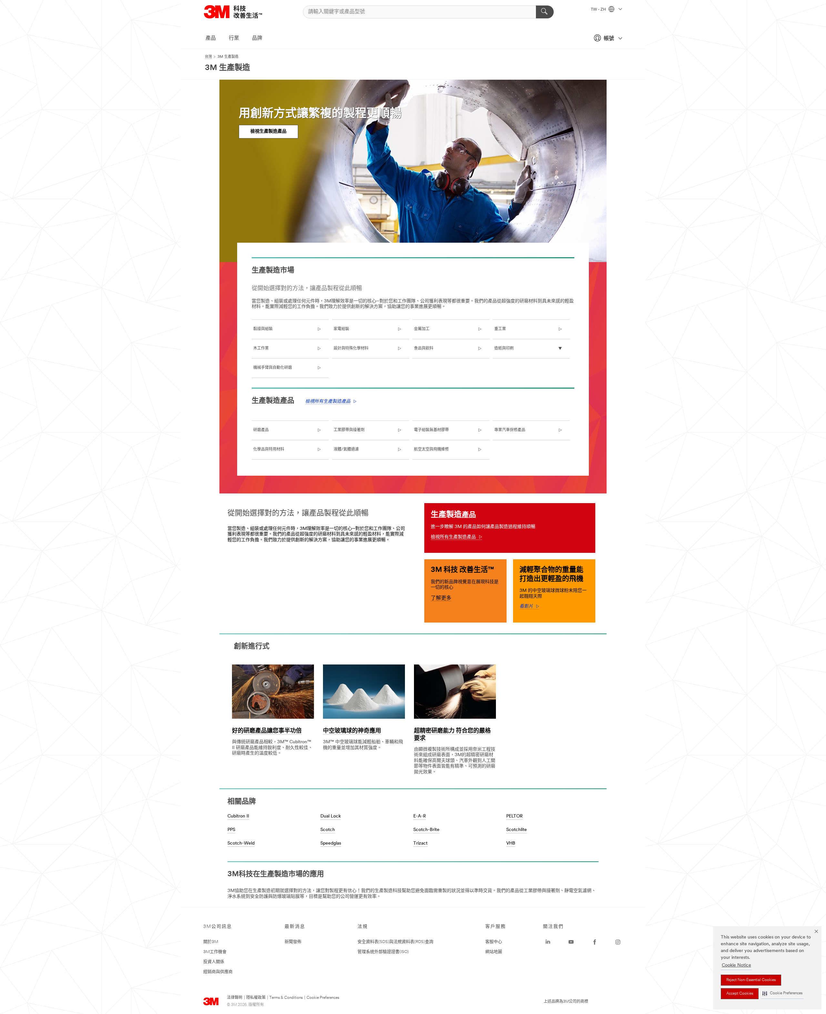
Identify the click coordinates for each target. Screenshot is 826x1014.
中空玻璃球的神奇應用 (352, 731)
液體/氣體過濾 (346, 449)
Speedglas (330, 843)
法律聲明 (234, 998)
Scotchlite (516, 829)
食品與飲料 (423, 348)
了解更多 (441, 598)
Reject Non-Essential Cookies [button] (751, 980)
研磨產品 (261, 430)
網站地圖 (493, 952)
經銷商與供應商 (218, 972)
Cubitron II (238, 816)
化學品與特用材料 (268, 449)
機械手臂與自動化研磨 (272, 368)
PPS (231, 829)
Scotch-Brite (426, 829)
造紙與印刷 (504, 348)
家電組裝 (341, 329)
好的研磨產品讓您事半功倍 (267, 731)
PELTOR (514, 816)
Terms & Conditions (286, 998)
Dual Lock (330, 816)
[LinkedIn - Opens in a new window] (548, 942)
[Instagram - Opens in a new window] (618, 942)
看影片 (529, 606)
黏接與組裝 (263, 329)
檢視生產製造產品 (268, 131)
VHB (510, 843)
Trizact (420, 843)
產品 (211, 38)
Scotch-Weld (241, 843)
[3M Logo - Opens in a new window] (241, 12)
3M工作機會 (215, 952)
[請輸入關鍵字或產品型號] (545, 11)
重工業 (500, 329)
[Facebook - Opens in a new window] (594, 942)
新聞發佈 (293, 942)
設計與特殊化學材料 (351, 348)
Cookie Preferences (323, 998)
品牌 (257, 38)
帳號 (608, 38)
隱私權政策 (256, 998)
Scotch (327, 829)
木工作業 (261, 348)
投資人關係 (213, 962)
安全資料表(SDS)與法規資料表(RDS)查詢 (395, 942)
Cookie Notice (736, 965)
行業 (234, 38)
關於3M (210, 942)
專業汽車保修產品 (509, 430)
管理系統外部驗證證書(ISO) (383, 952)
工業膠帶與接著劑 (349, 430)
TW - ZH (599, 10)
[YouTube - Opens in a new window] (571, 942)
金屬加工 (421, 329)
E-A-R (419, 816)
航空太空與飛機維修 (431, 449)
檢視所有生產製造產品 (327, 401)
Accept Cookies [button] (739, 994)
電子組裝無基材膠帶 (431, 430)
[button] (782, 993)
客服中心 (493, 942)
